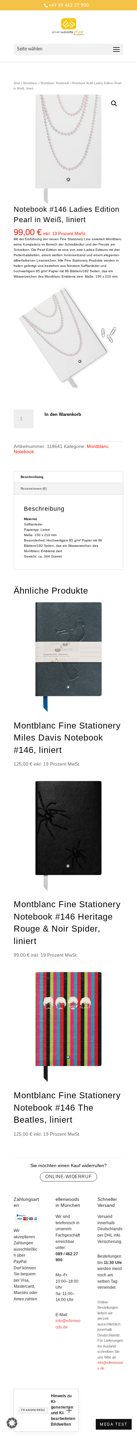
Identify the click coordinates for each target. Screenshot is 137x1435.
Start (17, 83)
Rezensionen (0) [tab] (34, 488)
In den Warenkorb (63, 414)
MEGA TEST (114, 1424)
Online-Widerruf (68, 1176)
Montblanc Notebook (55, 83)
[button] (114, 104)
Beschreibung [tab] (32, 477)
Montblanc (30, 83)
